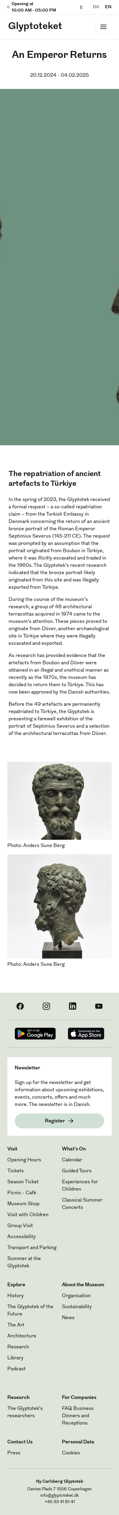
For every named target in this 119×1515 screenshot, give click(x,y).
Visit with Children (28, 1215)
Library (15, 1358)
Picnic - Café (21, 1193)
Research (18, 1347)
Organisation (76, 1296)
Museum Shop (23, 1204)
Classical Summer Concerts (82, 1204)
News (68, 1317)
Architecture (21, 1336)
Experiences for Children (80, 1186)
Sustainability (77, 1307)
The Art (15, 1325)
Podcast (16, 1369)
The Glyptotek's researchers (25, 1412)
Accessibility (21, 1236)
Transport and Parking (31, 1247)
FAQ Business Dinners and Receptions (78, 1416)
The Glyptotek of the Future (30, 1311)
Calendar (72, 1160)
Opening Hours (24, 1160)
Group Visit (20, 1226)
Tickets (15, 1171)
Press (13, 1453)
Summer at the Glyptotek (24, 1262)
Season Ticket (23, 1182)
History (15, 1296)
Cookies (71, 1453)
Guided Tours (77, 1171)
